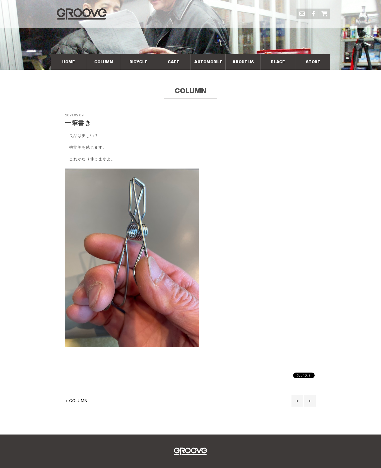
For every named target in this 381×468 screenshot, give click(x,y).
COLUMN (103, 61)
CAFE (173, 61)
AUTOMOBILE (208, 61)
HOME (68, 61)
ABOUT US (243, 61)
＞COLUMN (76, 400)
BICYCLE (138, 61)
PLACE (278, 61)
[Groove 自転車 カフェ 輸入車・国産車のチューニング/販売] (82, 14)
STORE (313, 61)
